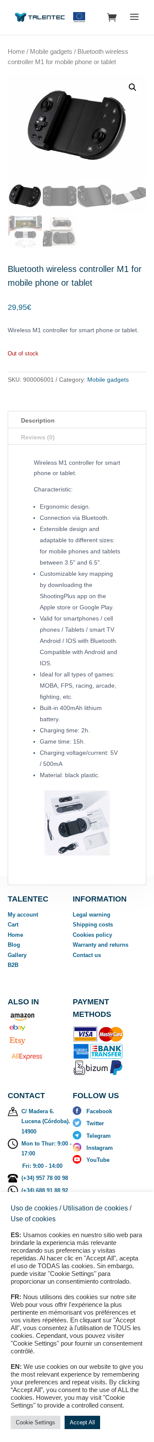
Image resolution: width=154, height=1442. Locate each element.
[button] (132, 87)
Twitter (95, 1123)
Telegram (98, 1136)
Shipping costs (93, 924)
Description (38, 420)
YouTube (98, 1160)
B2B (13, 965)
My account (23, 914)
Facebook (99, 1111)
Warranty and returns (100, 945)
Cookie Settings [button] (35, 1422)
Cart (13, 924)
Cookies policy (92, 935)
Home (16, 51)
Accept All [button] (82, 1422)
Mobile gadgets (51, 51)
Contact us (87, 955)
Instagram (99, 1148)
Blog (14, 945)
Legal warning (91, 914)
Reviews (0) (38, 437)
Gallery (17, 955)
